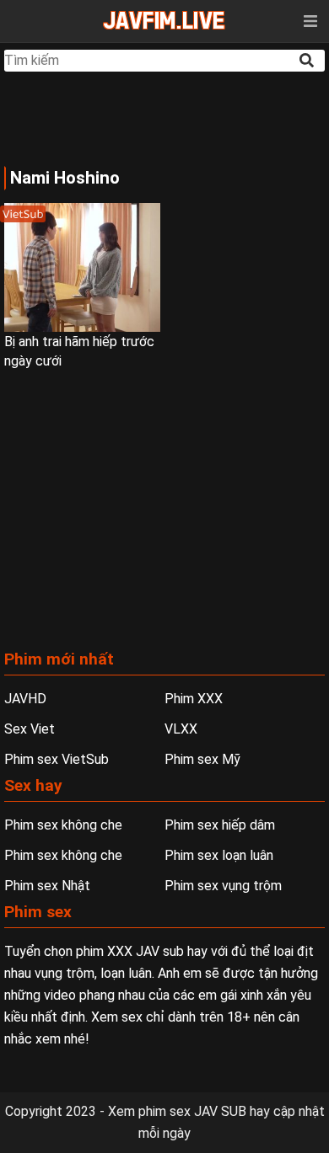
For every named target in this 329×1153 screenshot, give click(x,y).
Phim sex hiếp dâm (219, 825)
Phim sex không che (63, 825)
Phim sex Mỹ (202, 759)
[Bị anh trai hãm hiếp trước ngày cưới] (82, 267)
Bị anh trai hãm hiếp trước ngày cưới (79, 351)
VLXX (180, 729)
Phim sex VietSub (56, 759)
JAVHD (25, 699)
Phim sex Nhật (47, 886)
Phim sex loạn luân (218, 855)
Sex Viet (29, 729)
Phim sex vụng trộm (223, 886)
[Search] (307, 60)
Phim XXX (193, 699)
